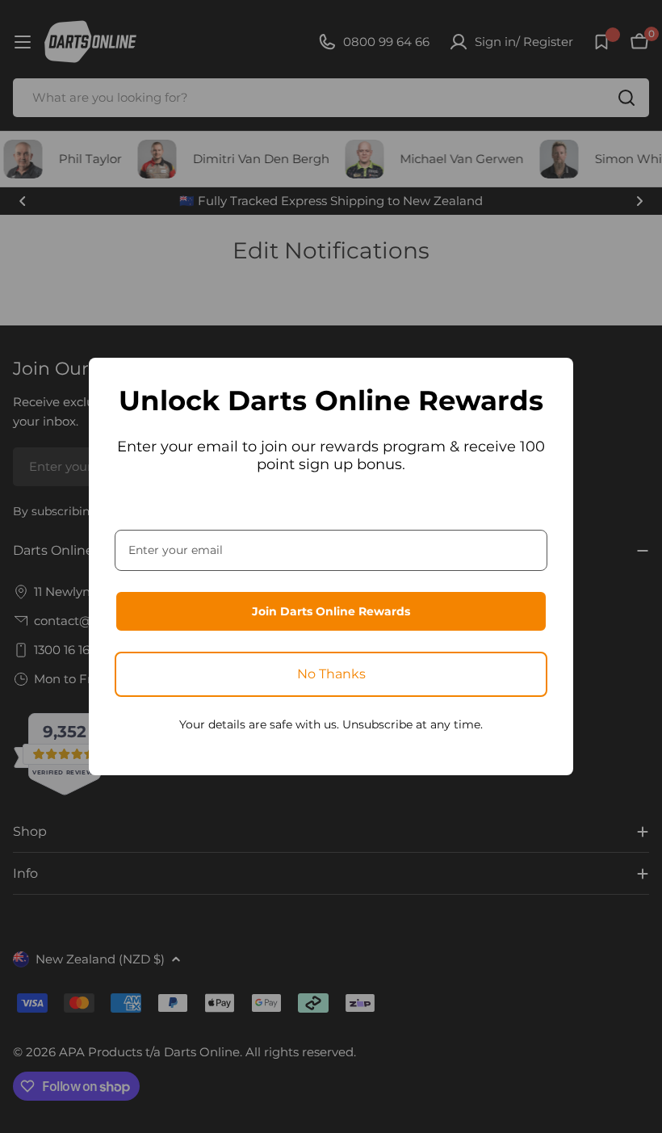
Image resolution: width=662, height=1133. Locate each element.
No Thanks (331, 674)
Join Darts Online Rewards (331, 611)
